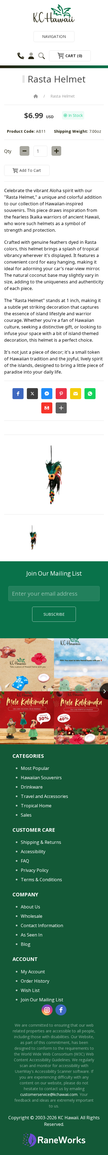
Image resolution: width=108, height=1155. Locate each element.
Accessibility (33, 852)
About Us (30, 907)
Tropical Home (36, 806)
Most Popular (35, 768)
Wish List (30, 990)
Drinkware (32, 787)
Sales (26, 815)
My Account (33, 972)
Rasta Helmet (62, 96)
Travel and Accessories (44, 796)
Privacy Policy (34, 870)
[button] (18, 393)
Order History (35, 981)
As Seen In (31, 935)
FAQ (25, 861)
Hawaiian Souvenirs (41, 778)
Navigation (54, 36)
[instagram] (47, 1009)
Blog (25, 944)
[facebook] (60, 1009)
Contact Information (42, 925)
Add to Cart (29, 170)
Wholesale (31, 916)
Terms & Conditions (41, 880)
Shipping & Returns (41, 842)
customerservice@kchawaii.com (49, 1094)
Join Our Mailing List (42, 1000)
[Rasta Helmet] (33, 538)
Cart (73, 55)
